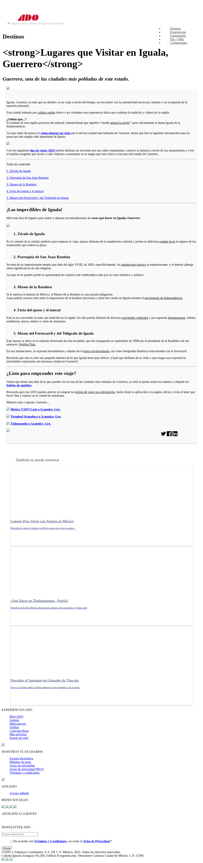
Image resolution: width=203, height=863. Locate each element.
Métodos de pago (20, 762)
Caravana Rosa (19, 730)
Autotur (14, 720)
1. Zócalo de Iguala (19, 171)
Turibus (14, 727)
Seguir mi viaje (19, 738)
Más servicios (18, 734)
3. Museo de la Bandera (21, 184)
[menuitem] (171, 28)
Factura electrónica (21, 758)
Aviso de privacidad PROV (27, 769)
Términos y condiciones (24, 772)
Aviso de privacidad (22, 765)
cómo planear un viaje (55, 133)
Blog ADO (16, 716)
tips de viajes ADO (42, 150)
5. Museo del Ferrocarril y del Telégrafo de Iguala (38, 198)
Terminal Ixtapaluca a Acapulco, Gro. (36, 416)
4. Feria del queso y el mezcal (25, 191)
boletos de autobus (19, 385)
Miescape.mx (18, 723)
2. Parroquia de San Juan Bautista (28, 177)
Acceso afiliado (19, 793)
